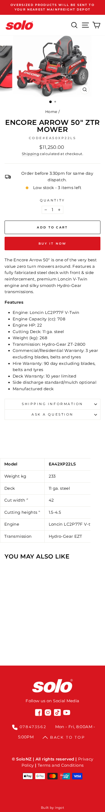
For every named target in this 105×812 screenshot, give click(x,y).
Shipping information (52, 404)
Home (51, 111)
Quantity (52, 200)
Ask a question (52, 414)
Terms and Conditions (60, 765)
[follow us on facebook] (38, 712)
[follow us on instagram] (48, 712)
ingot (59, 808)
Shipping (30, 154)
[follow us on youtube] (67, 712)
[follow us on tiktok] (57, 712)
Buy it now (52, 243)
